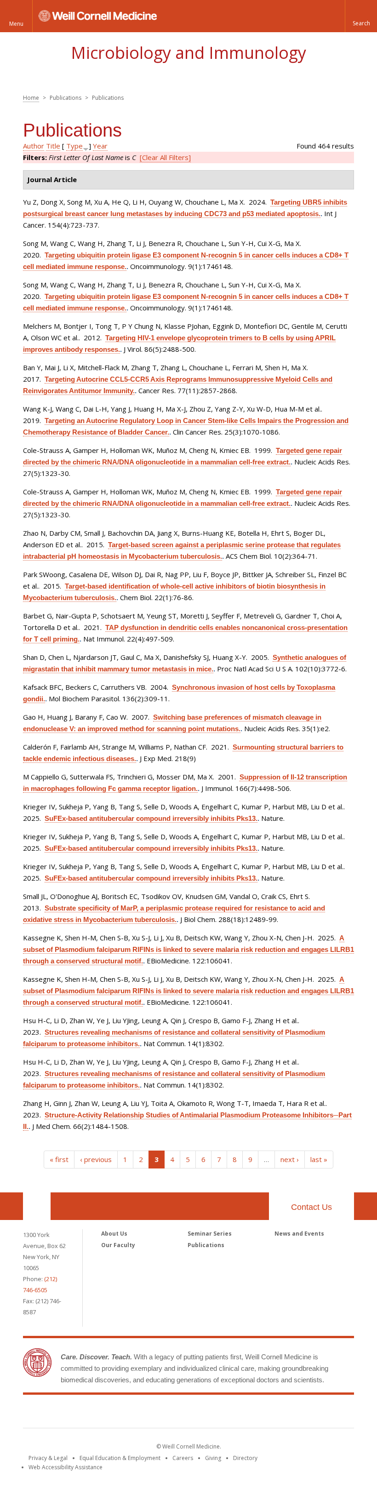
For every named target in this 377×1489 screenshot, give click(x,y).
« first (59, 1159)
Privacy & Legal (48, 1458)
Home (31, 98)
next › (289, 1159)
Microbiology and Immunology (188, 52)
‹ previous (96, 1159)
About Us (114, 1233)
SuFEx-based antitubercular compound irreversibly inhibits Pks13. (151, 818)
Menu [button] (16, 24)
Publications (206, 1245)
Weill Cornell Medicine (188, 1413)
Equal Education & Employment (120, 1458)
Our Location (37, 1206)
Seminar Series (210, 1233)
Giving (213, 1458)
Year (100, 145)
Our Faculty (118, 1245)
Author (33, 145)
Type (74, 145)
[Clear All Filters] (165, 157)
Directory (245, 1458)
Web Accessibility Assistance (66, 1467)
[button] (361, 16)
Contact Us (311, 1207)
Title (53, 145)
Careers (182, 1458)
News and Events (299, 1233)
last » (318, 1159)
